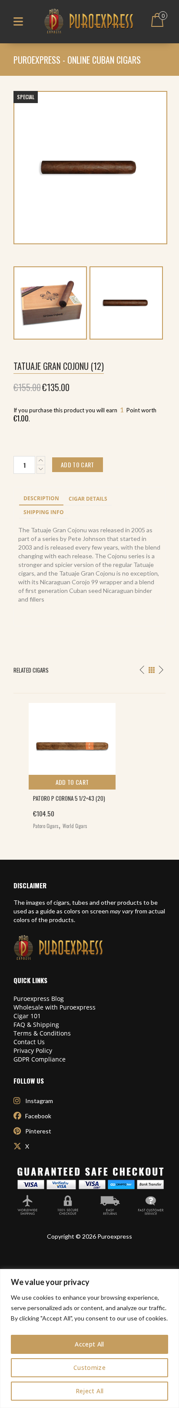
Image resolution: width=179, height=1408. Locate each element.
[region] (89, 1338)
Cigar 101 (27, 1016)
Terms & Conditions (42, 1033)
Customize (89, 1367)
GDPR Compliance (39, 1059)
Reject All (90, 1391)
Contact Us (29, 1042)
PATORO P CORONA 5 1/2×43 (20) (69, 798)
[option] (89, 764)
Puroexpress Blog (38, 998)
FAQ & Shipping (36, 1024)
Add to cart (72, 782)
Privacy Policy (32, 1050)
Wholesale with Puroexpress (54, 1007)
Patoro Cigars (46, 825)
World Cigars (75, 825)
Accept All (89, 1344)
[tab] (41, 499)
